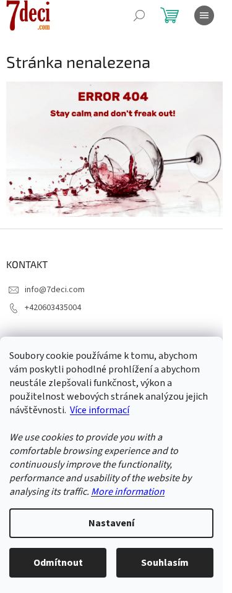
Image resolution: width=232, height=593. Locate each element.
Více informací (99, 410)
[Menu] (204, 15)
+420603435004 (53, 307)
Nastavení (111, 523)
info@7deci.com (55, 290)
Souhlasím (165, 563)
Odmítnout (58, 563)
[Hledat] (139, 15)
